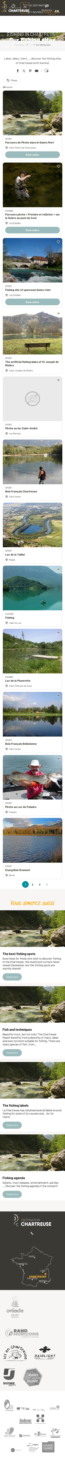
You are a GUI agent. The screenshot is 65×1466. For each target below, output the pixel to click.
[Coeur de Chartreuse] (10, 1432)
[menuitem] (40, 19)
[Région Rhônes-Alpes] (54, 1407)
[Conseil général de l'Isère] (25, 1421)
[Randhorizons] (22, 1332)
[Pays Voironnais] (40, 1434)
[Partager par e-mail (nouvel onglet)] (36, 71)
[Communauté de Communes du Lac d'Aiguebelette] (17, 1450)
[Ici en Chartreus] (15, 1353)
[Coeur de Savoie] (32, 1447)
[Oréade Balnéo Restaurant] (15, 1307)
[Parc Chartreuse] (9, 1405)
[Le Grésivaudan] (24, 1435)
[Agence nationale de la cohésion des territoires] (39, 1410)
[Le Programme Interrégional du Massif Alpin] (23, 1409)
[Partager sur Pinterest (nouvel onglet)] (30, 71)
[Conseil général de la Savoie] (40, 1419)
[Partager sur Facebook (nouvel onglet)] (17, 71)
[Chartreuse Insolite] (32, 1377)
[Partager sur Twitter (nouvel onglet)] (24, 71)
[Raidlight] (45, 1353)
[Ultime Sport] (10, 1377)
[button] (46, 8)
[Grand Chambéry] (48, 1446)
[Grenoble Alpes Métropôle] (55, 1432)
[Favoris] (36, 11)
